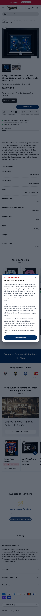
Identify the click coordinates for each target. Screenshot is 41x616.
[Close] (36, 278)
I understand (20, 337)
